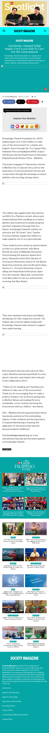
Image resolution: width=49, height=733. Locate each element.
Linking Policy (7, 719)
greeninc (36, 615)
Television (36, 537)
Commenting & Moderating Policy (15, 715)
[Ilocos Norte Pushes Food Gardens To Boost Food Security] (36, 606)
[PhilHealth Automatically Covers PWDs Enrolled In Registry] (36, 632)
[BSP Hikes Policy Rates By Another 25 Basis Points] (36, 554)
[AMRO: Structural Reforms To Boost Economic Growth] (13, 606)
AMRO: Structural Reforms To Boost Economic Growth (13, 618)
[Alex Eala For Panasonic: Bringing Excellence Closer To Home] (36, 580)
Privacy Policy (7, 710)
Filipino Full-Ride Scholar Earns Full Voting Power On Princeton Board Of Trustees (13, 489)
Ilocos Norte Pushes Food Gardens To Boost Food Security (36, 619)
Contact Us (6, 688)
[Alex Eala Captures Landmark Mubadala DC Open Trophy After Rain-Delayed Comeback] (13, 503)
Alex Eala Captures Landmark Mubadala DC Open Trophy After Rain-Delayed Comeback (13, 513)
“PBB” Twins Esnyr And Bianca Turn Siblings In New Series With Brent (36, 541)
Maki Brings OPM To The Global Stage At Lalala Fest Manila (13, 567)
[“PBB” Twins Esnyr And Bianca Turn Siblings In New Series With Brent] (36, 528)
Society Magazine (11, 96)
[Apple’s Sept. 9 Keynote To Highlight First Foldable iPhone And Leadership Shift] (13, 580)
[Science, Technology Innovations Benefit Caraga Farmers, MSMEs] (13, 632)
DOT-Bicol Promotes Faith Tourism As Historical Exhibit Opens (13, 541)
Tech (13, 589)
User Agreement (8, 706)
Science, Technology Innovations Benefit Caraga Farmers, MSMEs (13, 645)
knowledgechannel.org (18, 435)
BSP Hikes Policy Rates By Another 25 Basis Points (36, 566)
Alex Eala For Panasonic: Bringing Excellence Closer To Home (36, 593)
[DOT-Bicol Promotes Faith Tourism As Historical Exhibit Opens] (13, 528)
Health (36, 641)
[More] (42, 101)
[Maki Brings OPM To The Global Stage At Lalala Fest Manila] (13, 554)
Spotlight (36, 589)
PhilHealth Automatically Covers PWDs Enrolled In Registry (36, 645)
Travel (13, 537)
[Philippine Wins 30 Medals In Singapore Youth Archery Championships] (36, 503)
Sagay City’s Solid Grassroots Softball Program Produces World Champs (36, 489)
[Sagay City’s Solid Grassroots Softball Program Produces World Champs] (36, 479)
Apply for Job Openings (10, 692)
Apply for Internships (10, 697)
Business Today (36, 563)
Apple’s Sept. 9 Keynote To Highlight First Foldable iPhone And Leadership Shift (13, 593)
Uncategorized (7, 449)
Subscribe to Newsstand (11, 701)
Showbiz (13, 563)
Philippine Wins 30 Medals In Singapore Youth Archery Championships (36, 513)
